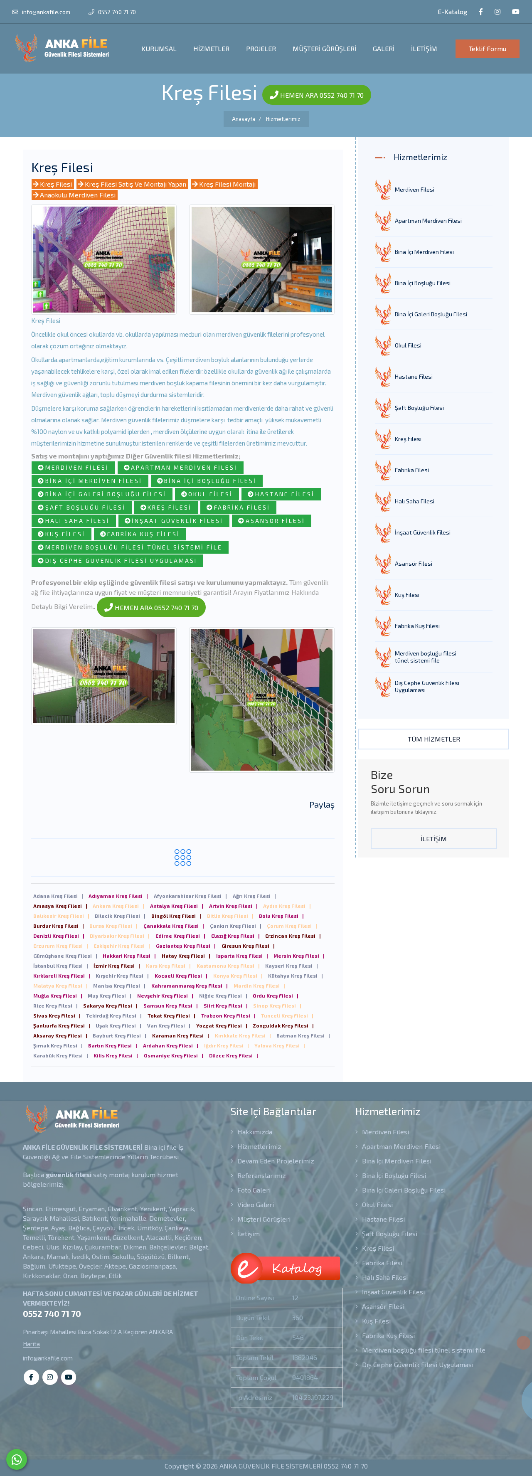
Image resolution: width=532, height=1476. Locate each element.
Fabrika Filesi (242, 507)
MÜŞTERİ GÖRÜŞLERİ (324, 48)
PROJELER (261, 48)
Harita (31, 1344)
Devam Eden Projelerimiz (275, 1161)
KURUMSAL (159, 48)
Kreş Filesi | (58, 896)
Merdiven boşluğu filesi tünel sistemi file (133, 547)
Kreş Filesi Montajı (227, 184)
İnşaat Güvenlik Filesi (177, 520)
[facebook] (481, 11)
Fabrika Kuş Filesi (143, 533)
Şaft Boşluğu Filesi (85, 507)
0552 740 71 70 (116, 11)
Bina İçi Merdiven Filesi (93, 480)
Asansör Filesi (275, 520)
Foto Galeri (253, 1190)
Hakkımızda (254, 1132)
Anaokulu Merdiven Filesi (78, 195)
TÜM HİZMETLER (434, 739)
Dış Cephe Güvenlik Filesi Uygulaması (121, 560)
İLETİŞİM (424, 48)
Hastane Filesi (285, 494)
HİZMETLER (211, 48)
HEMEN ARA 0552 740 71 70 (321, 95)
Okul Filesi (210, 494)
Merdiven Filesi (77, 467)
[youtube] (516, 11)
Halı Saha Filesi (77, 520)
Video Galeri (255, 1204)
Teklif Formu (487, 48)
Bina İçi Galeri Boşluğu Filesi (105, 494)
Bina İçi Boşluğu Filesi (210, 480)
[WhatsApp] (16, 1459)
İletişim (248, 1233)
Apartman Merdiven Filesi (184, 467)
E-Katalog (451, 11)
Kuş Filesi (65, 533)
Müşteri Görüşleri (263, 1219)
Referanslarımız (261, 1175)
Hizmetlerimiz (283, 119)
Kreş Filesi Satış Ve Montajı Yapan (135, 184)
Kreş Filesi (56, 184)
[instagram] (497, 11)
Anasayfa (243, 119)
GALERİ (383, 48)
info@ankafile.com (46, 11)
